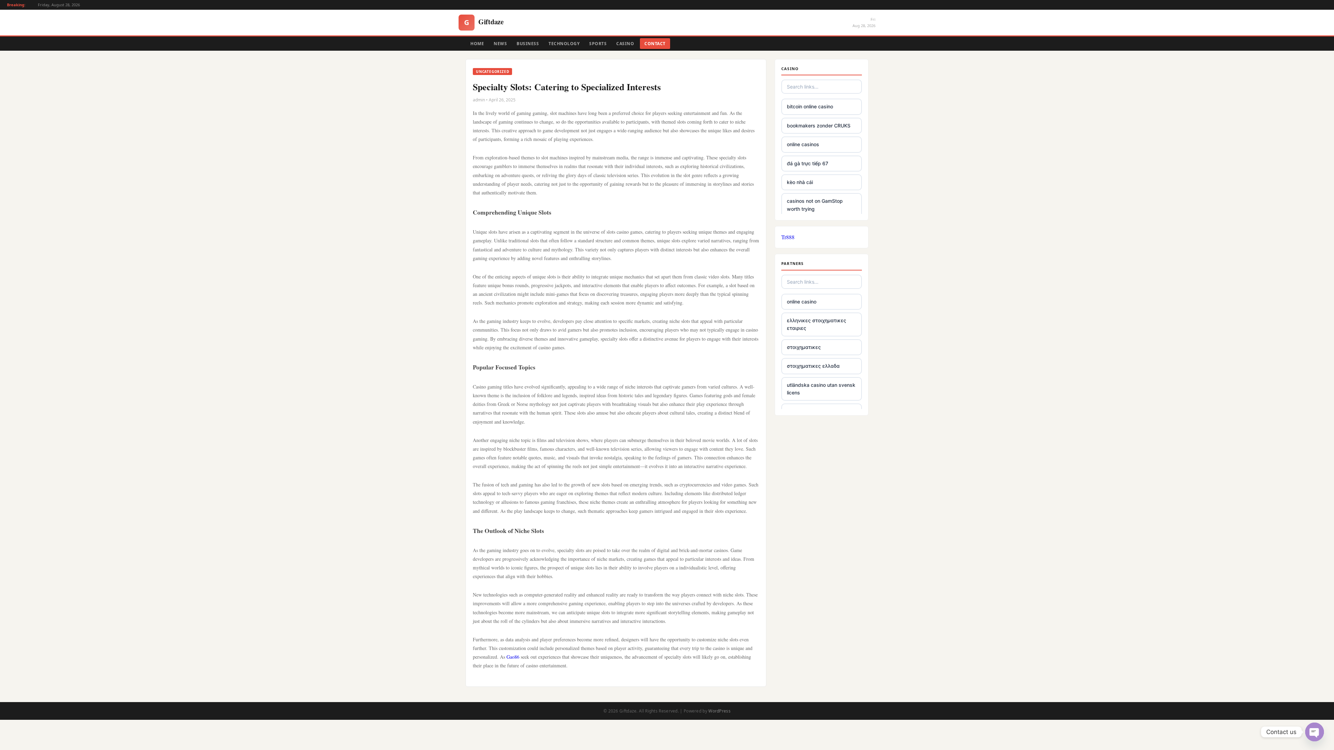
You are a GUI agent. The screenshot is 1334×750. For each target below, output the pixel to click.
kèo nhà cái (800, 182)
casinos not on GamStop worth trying (815, 204)
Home (477, 44)
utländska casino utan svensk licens (821, 388)
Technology (564, 44)
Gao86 (513, 656)
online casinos (803, 144)
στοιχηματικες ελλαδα (813, 366)
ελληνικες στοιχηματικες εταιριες (816, 324)
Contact (655, 44)
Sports (598, 44)
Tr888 (787, 237)
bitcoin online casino (810, 106)
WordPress (719, 711)
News (500, 44)
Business (528, 44)
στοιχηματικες (804, 347)
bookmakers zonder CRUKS (818, 125)
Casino (625, 44)
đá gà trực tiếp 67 (807, 163)
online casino (801, 302)
